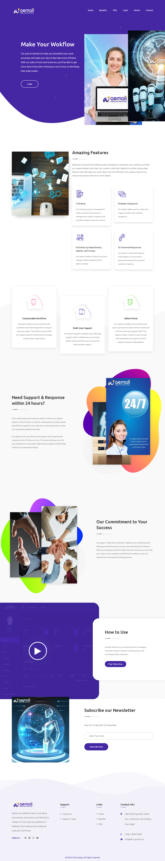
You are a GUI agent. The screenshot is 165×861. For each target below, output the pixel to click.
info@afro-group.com (134, 839)
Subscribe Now (96, 747)
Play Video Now (115, 664)
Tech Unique (77, 857)
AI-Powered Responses (129, 247)
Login (125, 10)
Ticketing (80, 203)
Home (90, 10)
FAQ (115, 10)
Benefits (103, 10)
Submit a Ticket (69, 819)
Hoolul (137, 10)
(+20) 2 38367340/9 (133, 834)
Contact (149, 10)
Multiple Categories (128, 203)
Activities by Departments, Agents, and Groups (89, 249)
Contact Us (67, 814)
